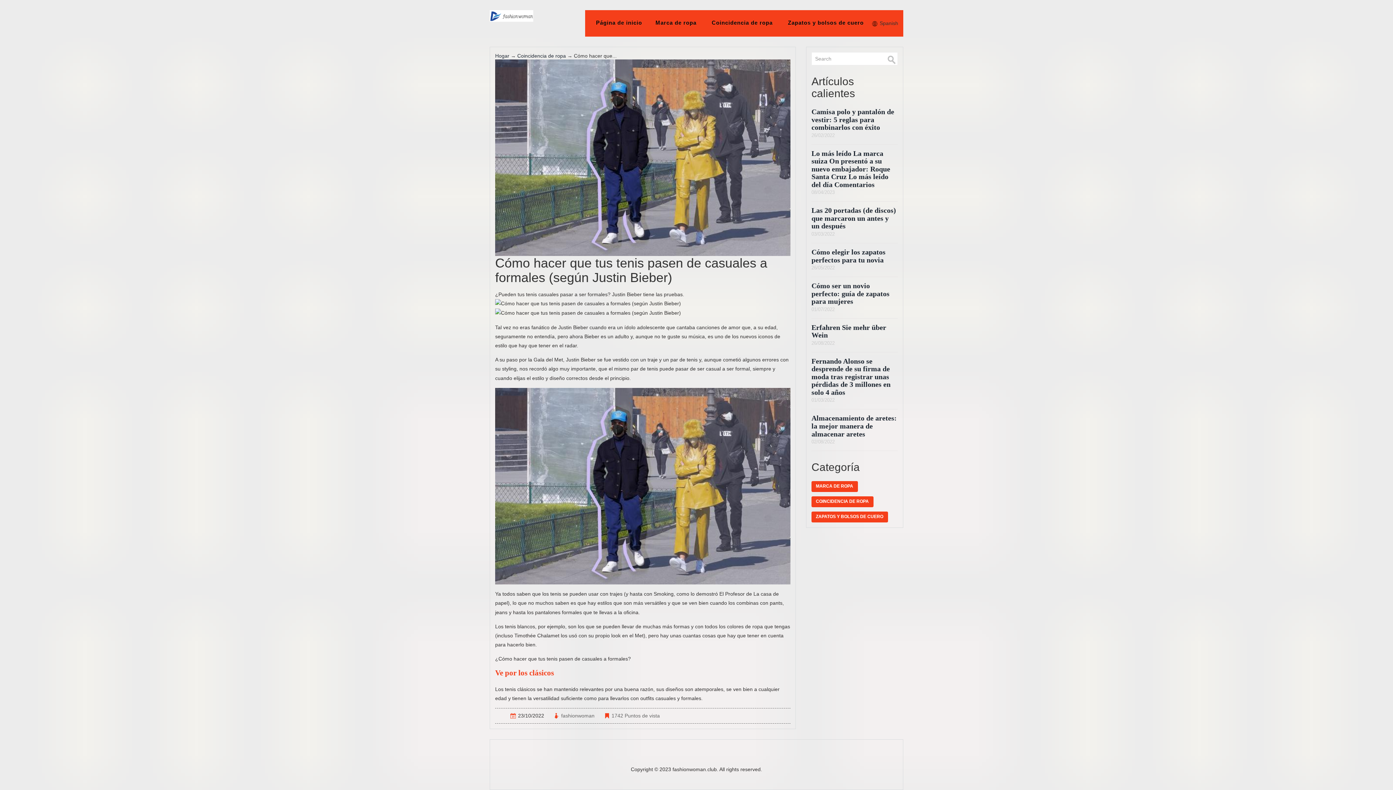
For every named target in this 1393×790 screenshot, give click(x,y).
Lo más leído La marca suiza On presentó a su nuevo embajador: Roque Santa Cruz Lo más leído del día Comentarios (850, 169)
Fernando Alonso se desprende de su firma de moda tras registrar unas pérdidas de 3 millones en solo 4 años (851, 376)
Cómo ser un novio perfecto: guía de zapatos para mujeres (850, 293)
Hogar (502, 56)
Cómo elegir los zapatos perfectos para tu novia (848, 256)
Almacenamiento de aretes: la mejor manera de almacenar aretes (854, 426)
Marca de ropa (676, 23)
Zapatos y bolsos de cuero (826, 23)
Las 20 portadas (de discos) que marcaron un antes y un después (853, 218)
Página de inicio (619, 23)
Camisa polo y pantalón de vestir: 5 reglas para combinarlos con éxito (852, 119)
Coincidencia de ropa (742, 23)
